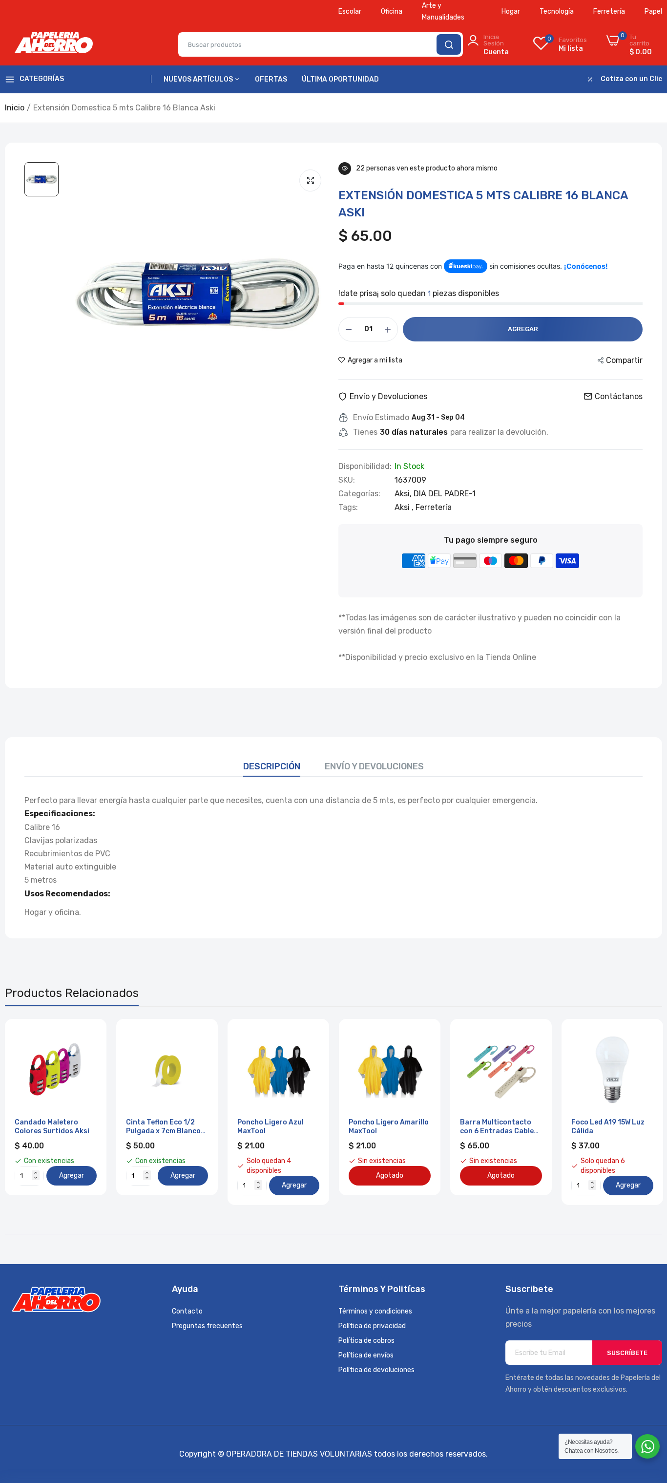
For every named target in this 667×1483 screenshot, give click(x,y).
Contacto (187, 1311)
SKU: (346, 480)
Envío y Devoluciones (374, 766)
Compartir (624, 360)
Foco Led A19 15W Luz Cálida (608, 1126)
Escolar (349, 11)
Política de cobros (366, 1340)
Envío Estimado (381, 417)
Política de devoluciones (376, 1370)
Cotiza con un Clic (631, 79)
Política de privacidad (372, 1326)
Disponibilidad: (365, 466)
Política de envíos (366, 1355)
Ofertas (271, 79)
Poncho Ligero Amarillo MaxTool (389, 1126)
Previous (29, 1112)
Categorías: (359, 493)
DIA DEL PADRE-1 (445, 493)
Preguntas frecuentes (207, 1326)
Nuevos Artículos (199, 79)
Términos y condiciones (375, 1311)
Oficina (391, 11)
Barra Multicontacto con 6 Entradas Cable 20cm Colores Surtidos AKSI (499, 1127)
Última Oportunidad (340, 79)
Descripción (271, 766)
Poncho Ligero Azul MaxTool (270, 1126)
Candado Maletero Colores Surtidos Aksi (52, 1126)
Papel (653, 11)
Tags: (348, 507)
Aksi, (404, 493)
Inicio (14, 107)
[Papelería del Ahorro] (54, 44)
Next (637, 1112)
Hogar (510, 11)
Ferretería (609, 11)
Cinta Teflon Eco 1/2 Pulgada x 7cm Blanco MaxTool (163, 1127)
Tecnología (557, 11)
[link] (88, 1037)
